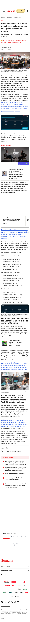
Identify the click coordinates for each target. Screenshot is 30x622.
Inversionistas (17, 17)
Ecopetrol (9, 451)
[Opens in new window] (5, 602)
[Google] (2, 602)
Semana (3, 17)
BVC (3, 451)
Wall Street (17, 451)
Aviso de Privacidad (7, 606)
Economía (9, 17)
